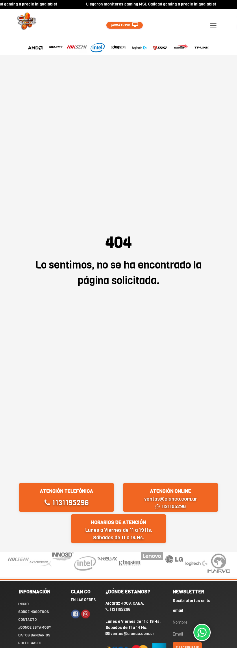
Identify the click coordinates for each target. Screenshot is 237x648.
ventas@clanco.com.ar (170, 499)
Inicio (23, 604)
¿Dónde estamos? (34, 627)
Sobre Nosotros (33, 612)
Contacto (27, 619)
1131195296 (69, 503)
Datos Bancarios (34, 635)
